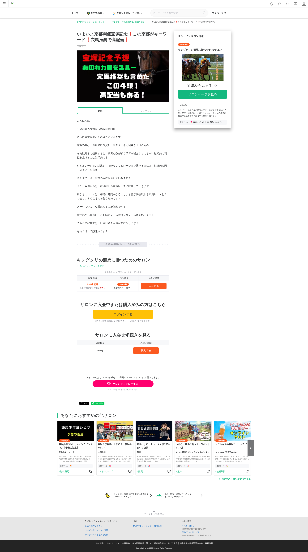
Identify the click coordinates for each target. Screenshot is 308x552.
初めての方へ (97, 13)
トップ (75, 13)
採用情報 (209, 543)
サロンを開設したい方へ (129, 13)
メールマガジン (188, 526)
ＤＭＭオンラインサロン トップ (90, 22)
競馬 (140, 471)
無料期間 (64, 471)
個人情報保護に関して (142, 543)
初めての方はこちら (93, 526)
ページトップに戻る (154, 514)
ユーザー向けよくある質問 (96, 530)
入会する (154, 286)
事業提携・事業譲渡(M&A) (191, 543)
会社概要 (99, 543)
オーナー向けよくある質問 (96, 535)
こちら (102, 288)
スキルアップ (106, 471)
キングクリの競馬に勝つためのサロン (128, 22)
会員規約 (126, 543)
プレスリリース (113, 543)
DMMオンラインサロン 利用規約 (147, 526)
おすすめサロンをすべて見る (236, 479)
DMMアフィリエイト (191, 532)
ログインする (123, 314)
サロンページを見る (202, 94)
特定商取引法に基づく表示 (165, 543)
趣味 (179, 471)
